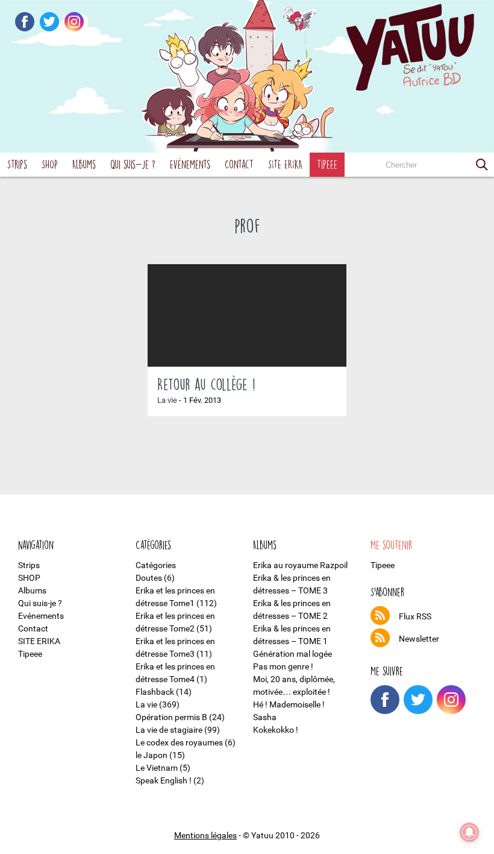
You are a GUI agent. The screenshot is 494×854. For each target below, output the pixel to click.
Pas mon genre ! (283, 666)
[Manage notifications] (469, 832)
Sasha (265, 717)
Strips (17, 164)
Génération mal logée (292, 654)
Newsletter (419, 639)
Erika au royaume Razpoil (300, 565)
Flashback (155, 692)
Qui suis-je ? (132, 164)
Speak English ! (164, 780)
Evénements (190, 164)
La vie (167, 400)
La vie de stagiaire (169, 730)
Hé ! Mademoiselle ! (289, 704)
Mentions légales (205, 835)
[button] (482, 165)
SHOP (50, 164)
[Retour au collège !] (247, 315)
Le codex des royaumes (179, 742)
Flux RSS (415, 616)
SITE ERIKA (285, 164)
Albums (84, 164)
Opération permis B (171, 717)
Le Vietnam (157, 768)
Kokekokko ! (275, 730)
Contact (239, 164)
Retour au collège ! (206, 384)
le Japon (151, 755)
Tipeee (327, 164)
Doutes (149, 578)
